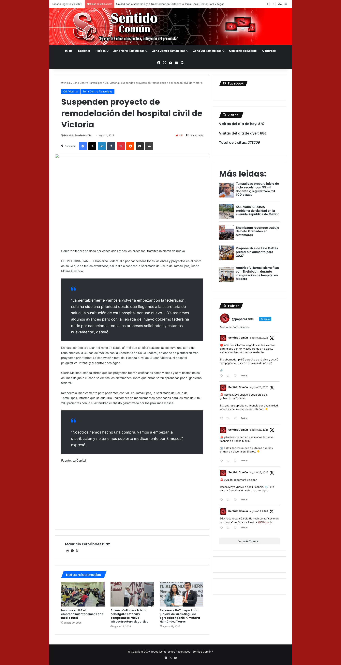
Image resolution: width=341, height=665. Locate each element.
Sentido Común (238, 337)
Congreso (269, 50)
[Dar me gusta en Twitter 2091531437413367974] (236, 499)
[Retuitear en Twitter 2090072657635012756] (229, 528)
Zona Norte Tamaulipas (128, 50)
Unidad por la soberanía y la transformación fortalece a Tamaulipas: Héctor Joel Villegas (170, 4)
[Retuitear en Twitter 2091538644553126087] (229, 461)
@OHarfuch (265, 522)
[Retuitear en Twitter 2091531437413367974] (229, 499)
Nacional (84, 50)
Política (101, 50)
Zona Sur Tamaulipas (207, 50)
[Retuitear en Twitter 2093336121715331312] (229, 375)
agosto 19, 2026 (259, 511)
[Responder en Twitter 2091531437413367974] (222, 499)
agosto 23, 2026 (259, 387)
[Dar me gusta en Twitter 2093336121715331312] (236, 375)
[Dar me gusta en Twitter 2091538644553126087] (236, 461)
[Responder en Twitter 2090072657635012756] (222, 528)
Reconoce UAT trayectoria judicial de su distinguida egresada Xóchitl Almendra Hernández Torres (180, 616)
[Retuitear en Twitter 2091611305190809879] (229, 418)
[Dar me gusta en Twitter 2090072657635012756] (236, 528)
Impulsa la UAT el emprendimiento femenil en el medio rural (82, 614)
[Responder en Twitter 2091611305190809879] (222, 418)
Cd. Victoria (112, 82)
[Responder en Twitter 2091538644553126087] (222, 461)
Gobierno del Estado (243, 50)
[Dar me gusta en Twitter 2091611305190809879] (236, 418)
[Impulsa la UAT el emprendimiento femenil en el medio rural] (83, 594)
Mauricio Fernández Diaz (78, 135)
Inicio (69, 50)
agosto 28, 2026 (259, 337)
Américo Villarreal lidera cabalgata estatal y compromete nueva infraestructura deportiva (129, 616)
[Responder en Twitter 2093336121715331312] (222, 375)
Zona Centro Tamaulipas (168, 50)
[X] (77, 550)
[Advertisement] (132, 495)
